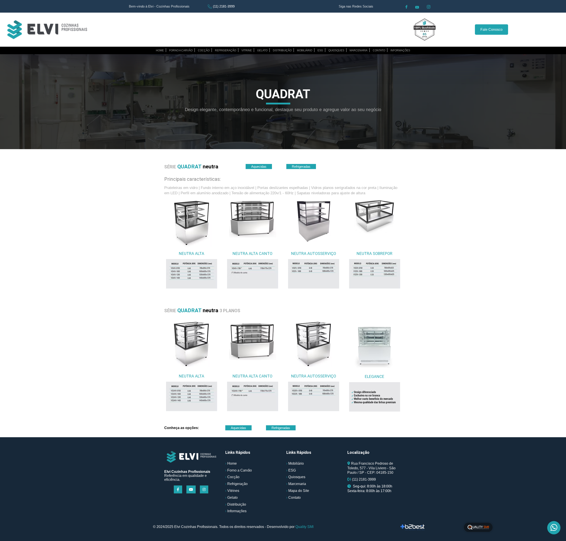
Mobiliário (304, 50)
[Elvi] (191, 456)
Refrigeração (225, 50)
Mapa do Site (298, 491)
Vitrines (233, 491)
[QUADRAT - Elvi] (47, 29)
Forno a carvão (181, 50)
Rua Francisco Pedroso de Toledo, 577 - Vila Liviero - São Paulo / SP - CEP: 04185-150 (371, 468)
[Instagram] (205, 489)
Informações (400, 50)
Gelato (262, 50)
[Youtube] (191, 489)
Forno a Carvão (239, 470)
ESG (320, 50)
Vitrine (246, 50)
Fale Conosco (491, 29)
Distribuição (282, 50)
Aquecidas (258, 166)
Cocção (204, 50)
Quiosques (336, 50)
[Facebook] (179, 489)
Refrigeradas (301, 166)
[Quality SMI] (478, 527)
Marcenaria (358, 50)
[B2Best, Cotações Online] (413, 527)
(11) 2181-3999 (224, 6)
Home (160, 50)
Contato (379, 50)
